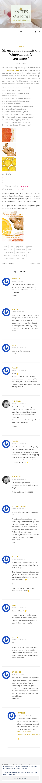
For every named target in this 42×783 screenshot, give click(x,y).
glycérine (29, 247)
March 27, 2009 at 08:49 (19, 639)
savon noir (7, 255)
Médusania (16, 401)
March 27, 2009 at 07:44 (19, 607)
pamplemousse (8, 252)
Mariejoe (15, 368)
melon (30, 249)
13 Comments (35, 263)
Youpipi (15, 309)
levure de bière (20, 249)
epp (11, 247)
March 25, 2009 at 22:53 (19, 443)
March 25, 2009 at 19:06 (19, 281)
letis (14, 345)
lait (11, 249)
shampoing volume (19, 255)
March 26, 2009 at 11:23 (19, 508)
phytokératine (20, 252)
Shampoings (21, 46)
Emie (14, 605)
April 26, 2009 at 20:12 (18, 674)
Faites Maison (9, 263)
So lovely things (13, 70)
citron (5, 247)
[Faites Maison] (21, 14)
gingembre (19, 247)
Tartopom (16, 279)
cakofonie (16, 672)
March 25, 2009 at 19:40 (19, 347)
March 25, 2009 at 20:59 (19, 370)
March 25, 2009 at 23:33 (19, 479)
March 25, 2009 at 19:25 (19, 312)
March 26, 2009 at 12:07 (19, 559)
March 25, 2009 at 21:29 (19, 403)
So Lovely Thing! (19, 506)
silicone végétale (9, 258)
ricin (29, 252)
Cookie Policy (11, 774)
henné (5, 249)
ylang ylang (20, 258)
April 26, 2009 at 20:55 (24, 715)
